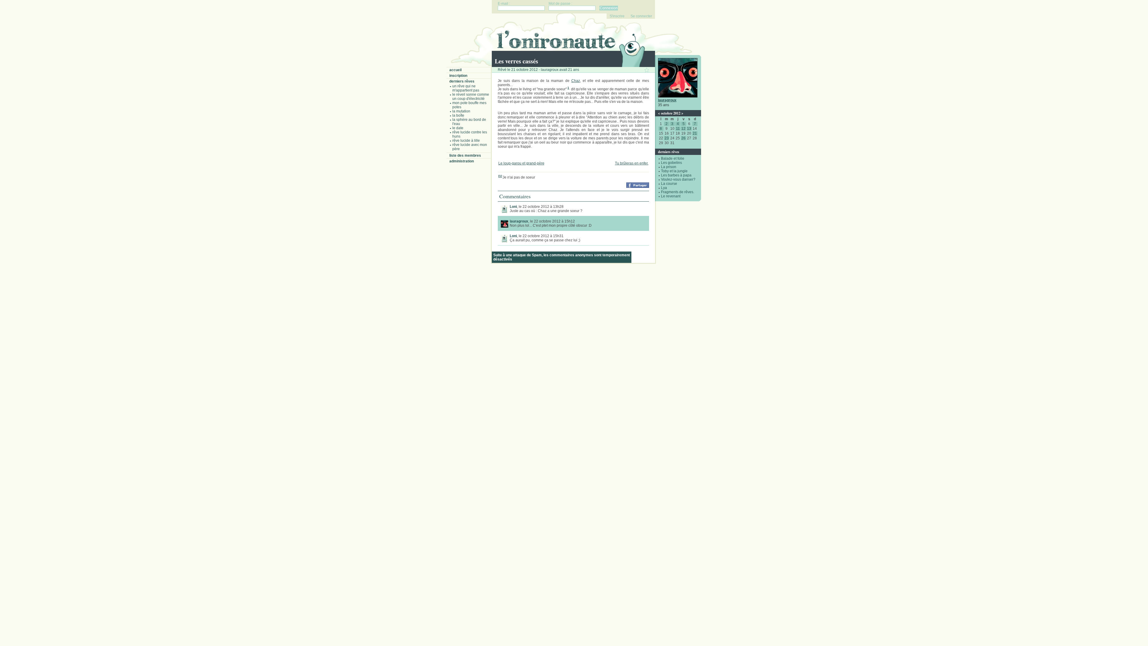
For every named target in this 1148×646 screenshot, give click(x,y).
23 (667, 138)
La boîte (458, 115)
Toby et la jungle (674, 171)
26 (683, 138)
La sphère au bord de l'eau (469, 122)
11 (678, 129)
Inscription (458, 76)
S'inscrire (617, 16)
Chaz (575, 81)
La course (669, 184)
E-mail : (504, 3)
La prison (668, 167)
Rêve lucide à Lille (466, 140)
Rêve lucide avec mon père (469, 147)
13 (689, 129)
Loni (513, 207)
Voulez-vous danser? (678, 179)
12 (683, 129)
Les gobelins (671, 163)
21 (695, 133)
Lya (664, 188)
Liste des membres (465, 155)
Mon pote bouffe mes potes (469, 105)
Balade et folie (672, 158)
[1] (500, 176)
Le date (457, 128)
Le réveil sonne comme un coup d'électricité (470, 96)
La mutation (461, 111)
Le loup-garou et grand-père (521, 163)
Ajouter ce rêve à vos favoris (646, 70)
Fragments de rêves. (677, 192)
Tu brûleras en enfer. (631, 163)
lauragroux (667, 100)
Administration (461, 161)
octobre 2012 (670, 113)
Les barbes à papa (676, 175)
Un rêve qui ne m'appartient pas (465, 88)
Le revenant (670, 196)
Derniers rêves (461, 81)
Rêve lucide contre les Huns (469, 134)
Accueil (455, 70)
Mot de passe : (560, 3)
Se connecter (641, 16)
